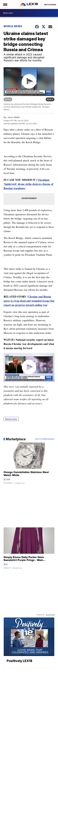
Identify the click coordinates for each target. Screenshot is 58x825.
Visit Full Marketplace (44, 439)
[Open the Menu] (5, 4)
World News (13, 26)
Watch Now (49, 5)
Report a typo (11, 419)
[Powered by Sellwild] (50, 615)
